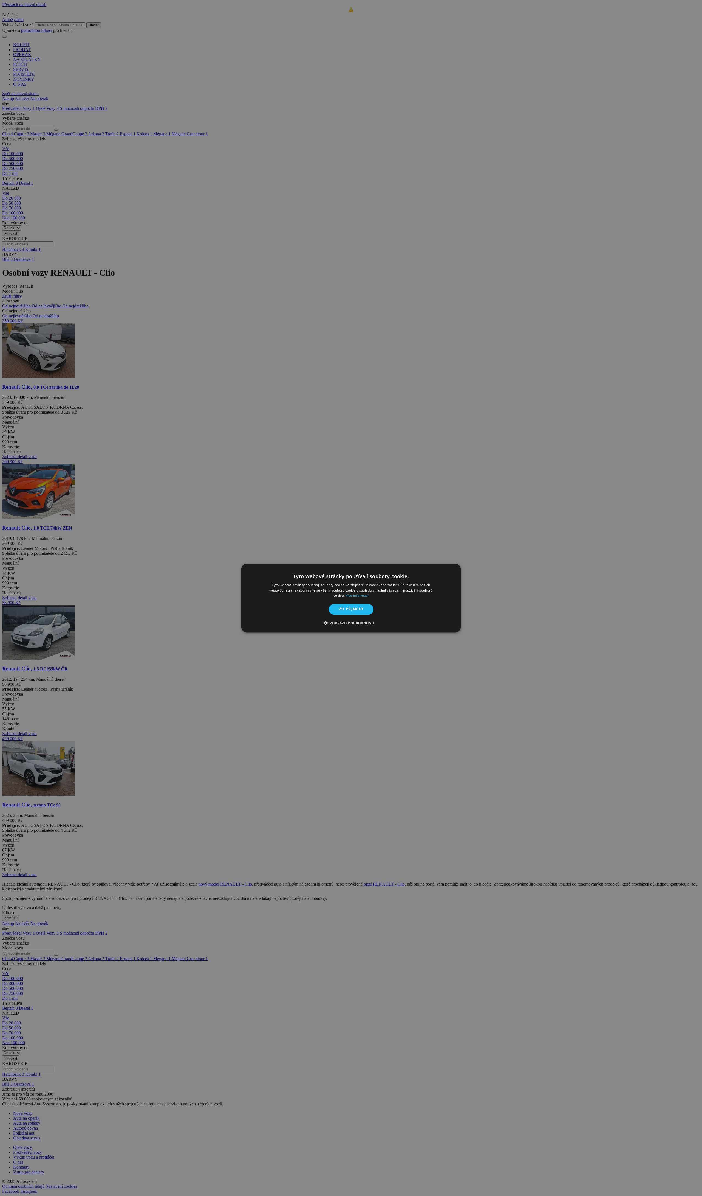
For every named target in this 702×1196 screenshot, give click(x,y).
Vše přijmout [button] (351, 609)
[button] (351, 623)
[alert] (351, 598)
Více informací (357, 595)
